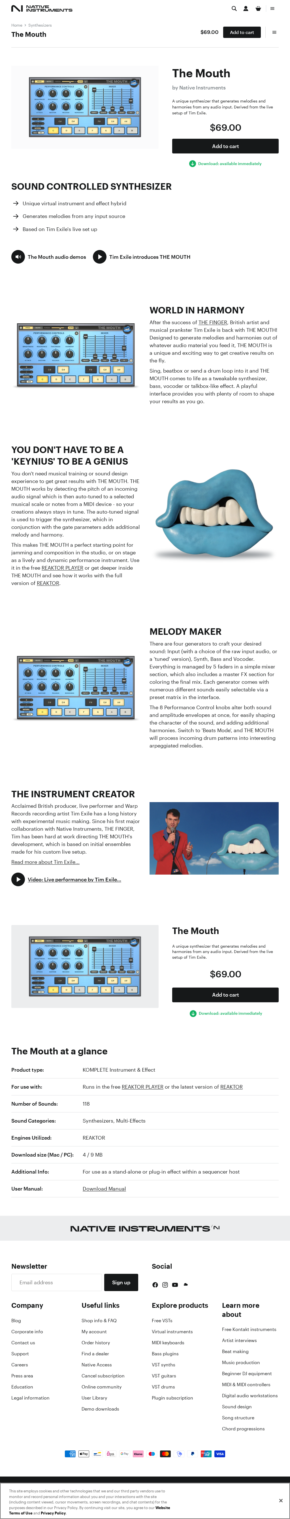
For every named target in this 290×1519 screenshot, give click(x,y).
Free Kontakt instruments (249, 1329)
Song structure (238, 1417)
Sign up (121, 1282)
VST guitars (164, 1375)
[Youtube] (175, 1284)
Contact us (23, 1342)
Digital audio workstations (250, 1395)
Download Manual (104, 1188)
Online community (101, 1387)
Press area (22, 1375)
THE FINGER (213, 322)
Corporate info (27, 1331)
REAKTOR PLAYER (62, 567)
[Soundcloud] (185, 1284)
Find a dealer (95, 1353)
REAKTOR (48, 583)
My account (94, 1331)
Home (16, 25)
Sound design (237, 1406)
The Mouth (28, 34)
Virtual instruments (172, 1331)
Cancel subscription (103, 1375)
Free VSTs (162, 1320)
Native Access (97, 1364)
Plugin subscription (172, 1398)
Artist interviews (239, 1340)
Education (22, 1387)
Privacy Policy (53, 1513)
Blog (16, 1320)
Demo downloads (100, 1409)
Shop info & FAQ (99, 1320)
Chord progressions (243, 1428)
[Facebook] (155, 1284)
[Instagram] (165, 1284)
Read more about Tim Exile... (45, 861)
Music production (241, 1362)
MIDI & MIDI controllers (246, 1384)
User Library (94, 1398)
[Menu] (272, 8)
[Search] (234, 8)
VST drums (163, 1387)
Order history (96, 1342)
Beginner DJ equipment (247, 1373)
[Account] (246, 8)
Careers (19, 1364)
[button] (48, 257)
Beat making (235, 1351)
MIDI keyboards (168, 1342)
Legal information (30, 1398)
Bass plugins (165, 1353)
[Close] (281, 1500)
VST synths (163, 1364)
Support (20, 1353)
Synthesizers (40, 25)
